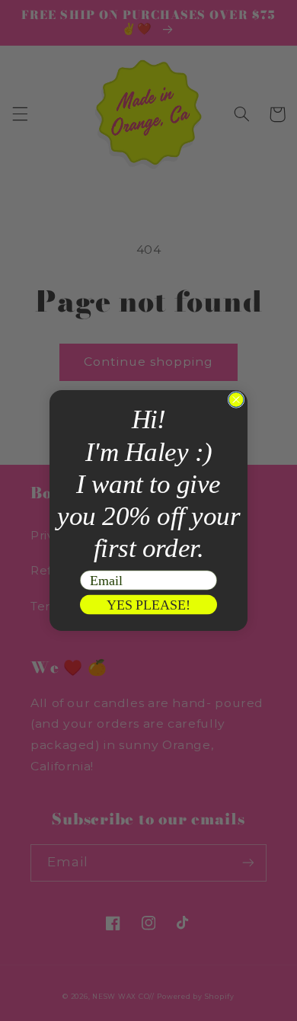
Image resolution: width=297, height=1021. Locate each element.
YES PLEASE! (149, 604)
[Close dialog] (236, 400)
